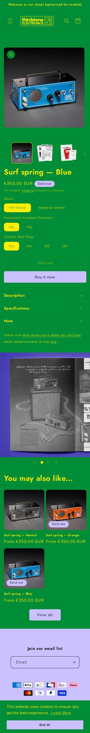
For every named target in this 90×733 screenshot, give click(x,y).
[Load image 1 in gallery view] (22, 153)
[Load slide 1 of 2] (42, 462)
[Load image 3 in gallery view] (68, 153)
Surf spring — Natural (20, 535)
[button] (10, 20)
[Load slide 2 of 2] (48, 462)
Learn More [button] (61, 713)
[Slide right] (85, 154)
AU (32, 246)
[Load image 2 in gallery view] (45, 153)
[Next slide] (56, 462)
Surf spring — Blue (18, 594)
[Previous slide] (34, 462)
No (14, 227)
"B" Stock (20, 208)
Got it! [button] (45, 725)
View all (45, 614)
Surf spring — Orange (62, 535)
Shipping (27, 190)
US (50, 246)
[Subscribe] (73, 662)
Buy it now (45, 277)
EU (14, 246)
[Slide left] (5, 154)
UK (67, 246)
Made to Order (54, 208)
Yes (32, 227)
